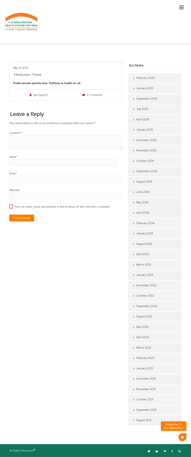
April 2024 (142, 212)
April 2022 (142, 337)
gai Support (41, 95)
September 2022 (146, 306)
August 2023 (144, 244)
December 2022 (146, 285)
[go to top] (182, 437)
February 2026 (145, 78)
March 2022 (143, 347)
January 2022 (144, 368)
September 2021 (146, 410)
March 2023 (143, 264)
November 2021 (146, 389)
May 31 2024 (20, 68)
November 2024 (146, 150)
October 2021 (144, 399)
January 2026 (144, 88)
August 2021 (143, 420)
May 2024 (142, 202)
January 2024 (144, 233)
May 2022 (142, 327)
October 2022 (145, 295)
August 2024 (144, 181)
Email (13, 173)
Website (14, 190)
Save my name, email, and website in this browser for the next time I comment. (62, 206)
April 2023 (142, 254)
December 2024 (146, 140)
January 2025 (144, 129)
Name (13, 157)
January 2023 (144, 275)
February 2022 (145, 358)
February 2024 (145, 223)
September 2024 (146, 171)
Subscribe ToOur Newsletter (173, 426)
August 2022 (144, 316)
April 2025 (142, 119)
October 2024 (145, 161)
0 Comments (94, 95)
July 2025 (142, 109)
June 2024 (142, 192)
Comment (16, 133)
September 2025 (146, 98)
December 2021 (146, 378)
